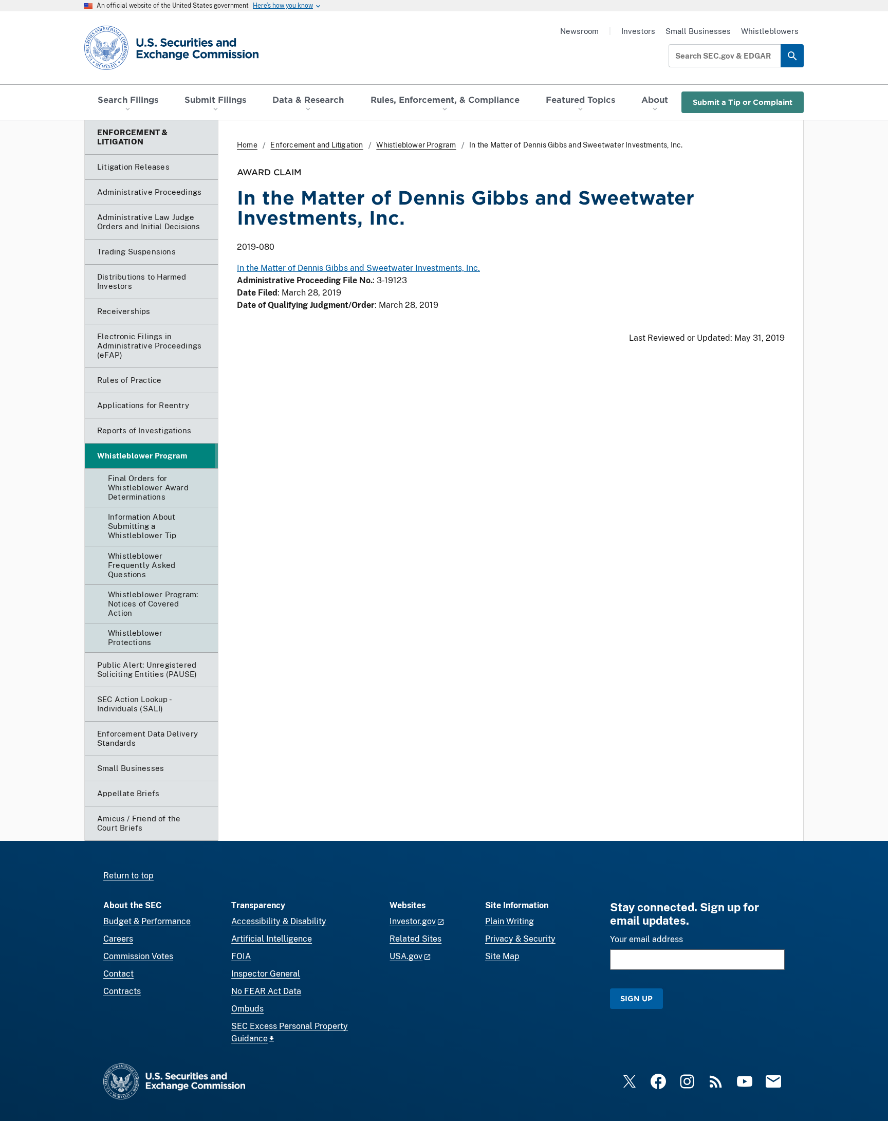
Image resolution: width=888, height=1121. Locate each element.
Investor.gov (413, 921)
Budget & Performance (147, 921)
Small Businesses (698, 31)
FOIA (241, 956)
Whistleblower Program (416, 145)
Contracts (122, 991)
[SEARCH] (792, 55)
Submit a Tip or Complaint (742, 102)
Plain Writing (509, 921)
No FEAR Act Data (266, 991)
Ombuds (247, 1009)
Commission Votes (138, 956)
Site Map (502, 956)
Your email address (646, 939)
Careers (118, 939)
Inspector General (265, 974)
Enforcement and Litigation (316, 145)
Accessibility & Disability (278, 921)
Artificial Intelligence (271, 939)
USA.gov (406, 956)
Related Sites (415, 939)
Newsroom (579, 31)
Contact (118, 974)
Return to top (128, 875)
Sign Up (636, 998)
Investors (638, 31)
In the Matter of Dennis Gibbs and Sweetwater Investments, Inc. (358, 268)
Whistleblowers (770, 31)
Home (247, 145)
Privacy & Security (520, 939)
